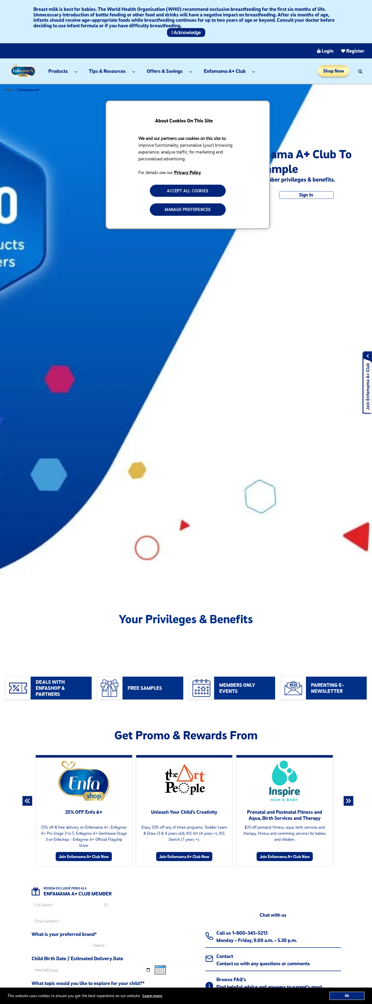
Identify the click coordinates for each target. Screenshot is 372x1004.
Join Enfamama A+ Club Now (84, 856)
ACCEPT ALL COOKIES (187, 190)
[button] (360, 71)
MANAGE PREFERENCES (188, 209)
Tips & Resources (107, 71)
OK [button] (347, 995)
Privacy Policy (187, 172)
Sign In (306, 195)
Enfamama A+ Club (225, 71)
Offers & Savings (165, 71)
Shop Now (333, 71)
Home (9, 90)
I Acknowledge (186, 32)
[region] (188, 164)
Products (58, 71)
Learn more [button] (152, 995)
